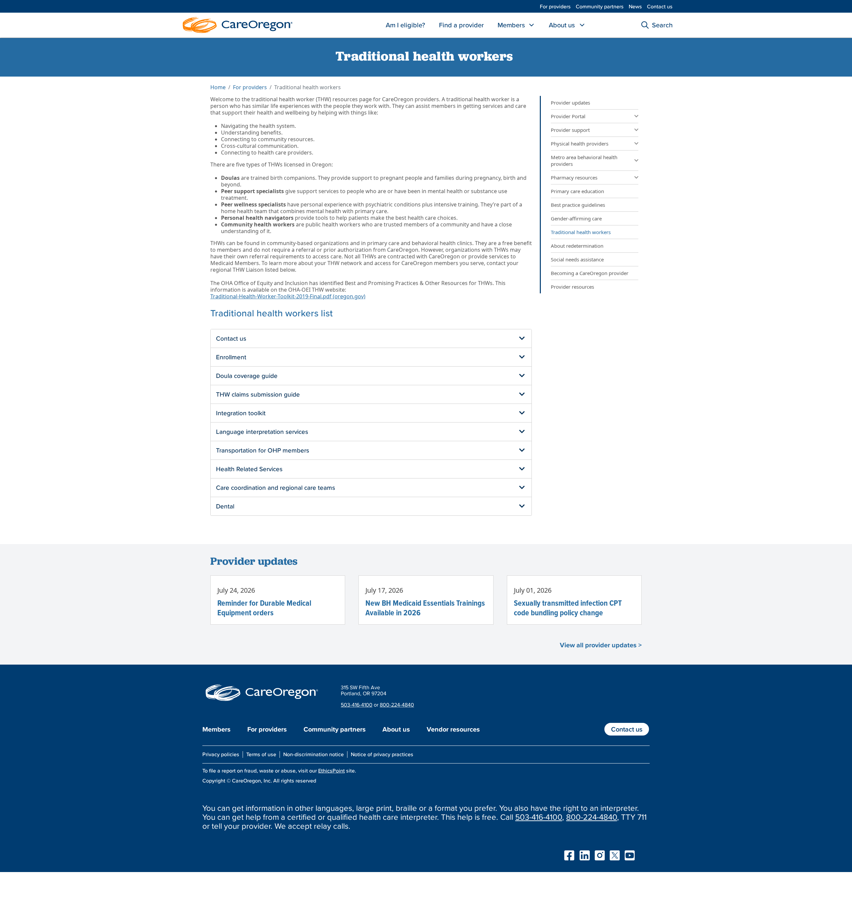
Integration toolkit (241, 413)
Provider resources (572, 286)
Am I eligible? (405, 25)
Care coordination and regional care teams (275, 487)
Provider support (570, 130)
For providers (555, 6)
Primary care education (577, 191)
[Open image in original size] (236, 24)
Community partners (600, 6)
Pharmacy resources (574, 177)
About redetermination (577, 245)
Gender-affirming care (576, 218)
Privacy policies (220, 754)
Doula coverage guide (247, 375)
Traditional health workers (581, 232)
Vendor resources (453, 729)
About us (562, 25)
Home (218, 87)
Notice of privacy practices (382, 754)
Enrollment (231, 357)
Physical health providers (579, 143)
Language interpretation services (262, 431)
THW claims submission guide (258, 394)
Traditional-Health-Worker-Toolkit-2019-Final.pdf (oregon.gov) (287, 296)
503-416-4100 (356, 705)
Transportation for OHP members (262, 450)
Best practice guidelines (578, 204)
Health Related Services (249, 468)
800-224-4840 (397, 705)
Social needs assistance (577, 259)
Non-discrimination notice (313, 754)
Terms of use (261, 754)
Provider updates (570, 102)
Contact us (660, 6)
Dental (225, 506)
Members (511, 25)
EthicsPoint (331, 770)
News (635, 6)
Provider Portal (568, 116)
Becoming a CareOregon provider (589, 273)
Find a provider (461, 25)
